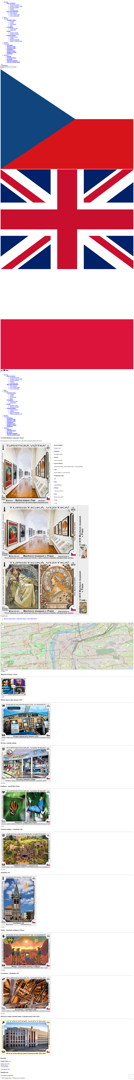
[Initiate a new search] (131, 625)
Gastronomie (13, 24)
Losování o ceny (14, 10)
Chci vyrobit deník (14, 16)
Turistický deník (14, 32)
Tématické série (14, 28)
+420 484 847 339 (5, 1069)
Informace (6, 55)
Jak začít (6, 2)
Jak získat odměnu (14, 7)
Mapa (5, 17)
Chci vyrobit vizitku (15, 14)
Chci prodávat (13, 13)
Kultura (12, 23)
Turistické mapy (14, 37)
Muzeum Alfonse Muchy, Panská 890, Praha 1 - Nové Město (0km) (20, 618)
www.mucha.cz (58, 484)
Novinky (6, 42)
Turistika (12, 21)
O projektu (6, 44)
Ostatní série (13, 30)
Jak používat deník (14, 4)
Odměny (12, 9)
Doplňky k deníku (14, 34)
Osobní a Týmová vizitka (16, 6)
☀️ (1, 68)
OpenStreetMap (129, 668)
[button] (3, 625)
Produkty (6, 18)
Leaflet (123, 668)
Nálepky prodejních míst (16, 41)
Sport (11, 25)
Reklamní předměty (15, 39)
